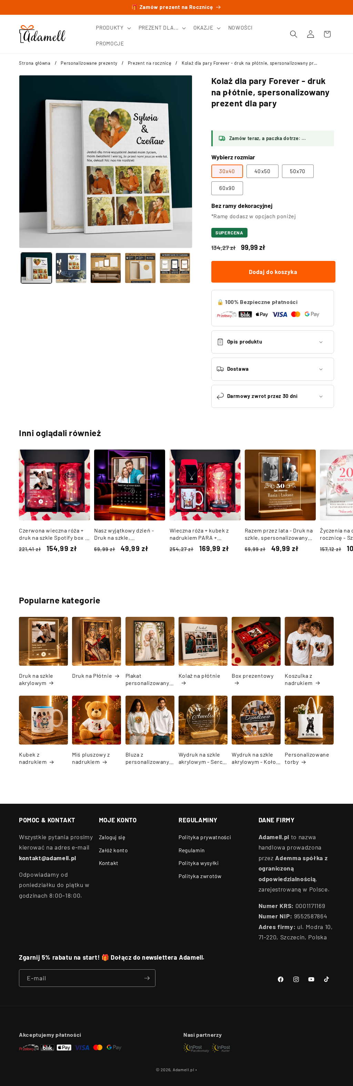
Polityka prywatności (205, 837)
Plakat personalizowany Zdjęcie (147, 679)
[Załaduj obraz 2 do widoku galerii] (71, 268)
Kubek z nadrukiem (33, 758)
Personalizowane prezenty (89, 63)
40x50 (262, 171)
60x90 (227, 188)
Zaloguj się (112, 837)
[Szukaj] (293, 34)
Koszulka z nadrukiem (298, 679)
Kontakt (109, 863)
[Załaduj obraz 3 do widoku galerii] (105, 268)
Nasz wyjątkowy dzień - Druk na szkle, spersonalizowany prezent (128, 534)
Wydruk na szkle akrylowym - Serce (202, 758)
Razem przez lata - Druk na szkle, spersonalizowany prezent (279, 534)
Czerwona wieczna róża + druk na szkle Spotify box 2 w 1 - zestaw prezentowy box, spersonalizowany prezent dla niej (53, 534)
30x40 (227, 171)
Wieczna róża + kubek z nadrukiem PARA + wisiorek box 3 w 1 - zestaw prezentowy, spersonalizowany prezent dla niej (204, 534)
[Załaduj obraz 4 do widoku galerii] (140, 268)
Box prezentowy (252, 675)
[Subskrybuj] (147, 978)
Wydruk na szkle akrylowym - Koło (254, 758)
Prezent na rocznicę (150, 63)
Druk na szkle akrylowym (36, 679)
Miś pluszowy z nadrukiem (91, 758)
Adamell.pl (183, 1069)
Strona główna (35, 63)
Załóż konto (113, 850)
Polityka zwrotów (200, 876)
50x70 (298, 171)
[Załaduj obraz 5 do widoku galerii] (175, 268)
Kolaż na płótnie (200, 675)
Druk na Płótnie (92, 675)
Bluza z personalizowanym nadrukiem (149, 758)
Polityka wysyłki (199, 863)
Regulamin (192, 850)
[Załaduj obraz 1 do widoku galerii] (36, 268)
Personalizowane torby (307, 758)
